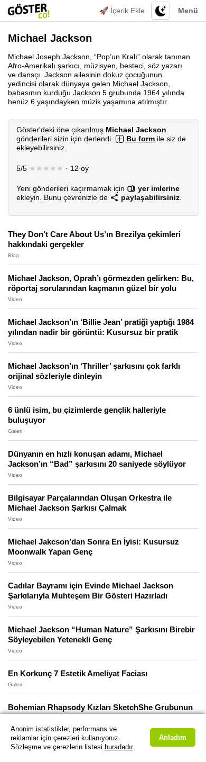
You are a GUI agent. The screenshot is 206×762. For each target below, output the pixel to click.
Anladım (172, 737)
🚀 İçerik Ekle (122, 10)
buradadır (119, 747)
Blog (13, 255)
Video (15, 299)
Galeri (15, 431)
